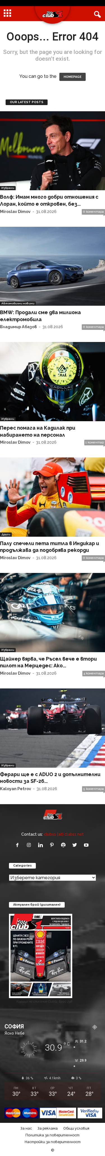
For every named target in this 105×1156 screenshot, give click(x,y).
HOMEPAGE (72, 77)
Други (5, 534)
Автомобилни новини (17, 303)
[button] (96, 14)
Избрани (7, 187)
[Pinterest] (53, 845)
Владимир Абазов (18, 326)
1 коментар (94, 442)
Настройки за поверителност (53, 1142)
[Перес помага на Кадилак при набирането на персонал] (52, 381)
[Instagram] (30, 845)
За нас (26, 1128)
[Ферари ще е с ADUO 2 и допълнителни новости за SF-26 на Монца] (52, 728)
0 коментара (93, 212)
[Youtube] (87, 845)
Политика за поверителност (52, 1135)
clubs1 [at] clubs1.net (64, 834)
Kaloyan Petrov (15, 788)
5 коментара (93, 789)
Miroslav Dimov (15, 211)
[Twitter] (76, 845)
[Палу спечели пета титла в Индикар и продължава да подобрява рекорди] (52, 497)
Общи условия (76, 1128)
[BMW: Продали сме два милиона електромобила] (52, 266)
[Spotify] (64, 845)
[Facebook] (18, 845)
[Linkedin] (41, 845)
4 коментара (93, 673)
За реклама (48, 1128)
